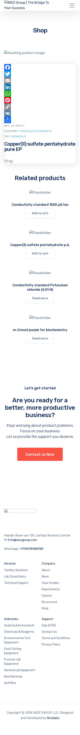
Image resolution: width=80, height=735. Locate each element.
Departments (51, 589)
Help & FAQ (49, 625)
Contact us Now (40, 454)
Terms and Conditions (56, 638)
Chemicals (18, 136)
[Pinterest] (40, 100)
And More (10, 683)
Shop (45, 608)
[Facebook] (40, 67)
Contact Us (49, 632)
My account (49, 602)
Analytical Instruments (19, 625)
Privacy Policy (51, 644)
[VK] (40, 113)
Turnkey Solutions (16, 570)
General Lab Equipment (19, 670)
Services (10, 563)
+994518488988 (31, 549)
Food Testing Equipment (12, 651)
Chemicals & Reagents (36, 131)
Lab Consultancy (15, 576)
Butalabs (53, 718)
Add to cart (40, 213)
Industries (11, 619)
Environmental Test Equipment (17, 640)
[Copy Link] (40, 107)
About (46, 570)
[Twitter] (40, 74)
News (45, 576)
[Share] (40, 120)
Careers (47, 595)
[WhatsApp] (40, 93)
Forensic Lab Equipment (12, 662)
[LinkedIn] (40, 87)
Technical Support (16, 583)
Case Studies (50, 583)
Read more (40, 298)
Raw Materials (13, 676)
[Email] (40, 80)
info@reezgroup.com (22, 540)
